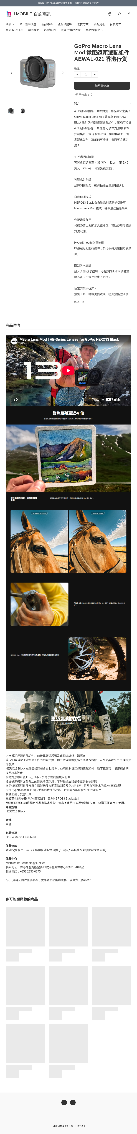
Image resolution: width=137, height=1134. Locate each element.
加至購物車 (102, 85)
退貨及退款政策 (71, 29)
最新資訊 (99, 24)
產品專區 (47, 24)
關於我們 (33, 29)
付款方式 (115, 24)
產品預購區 (65, 24)
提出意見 (81, 1126)
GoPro (80, 302)
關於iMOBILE (14, 29)
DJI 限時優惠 (28, 24)
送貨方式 (82, 24)
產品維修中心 (94, 29)
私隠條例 (50, 29)
